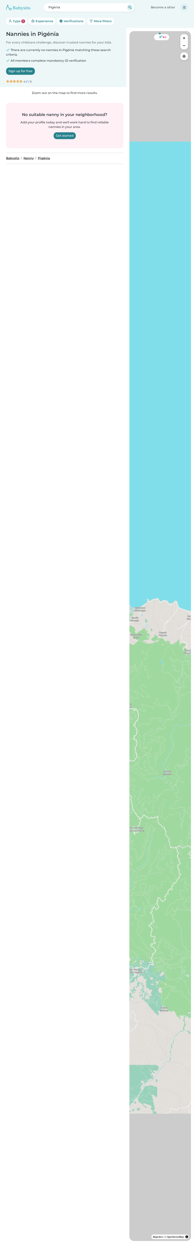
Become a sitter (163, 7)
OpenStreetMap (175, 1236)
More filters (102, 21)
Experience (44, 21)
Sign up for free (20, 71)
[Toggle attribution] (187, 1237)
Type (18, 21)
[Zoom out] (184, 45)
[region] (160, 636)
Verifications (73, 21)
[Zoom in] (184, 38)
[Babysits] (18, 7)
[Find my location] (184, 56)
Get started (65, 135)
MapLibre (158, 1236)
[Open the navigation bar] (184, 7)
